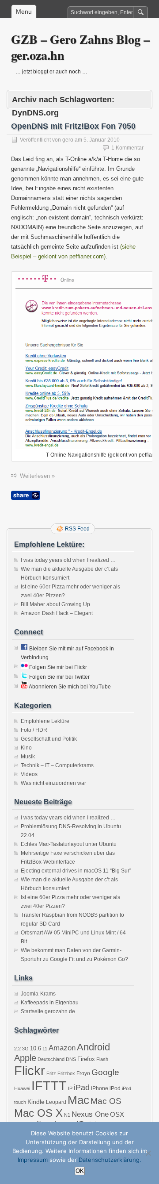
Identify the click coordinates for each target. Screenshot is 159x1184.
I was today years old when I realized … (68, 560)
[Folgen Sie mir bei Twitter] (24, 677)
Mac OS (106, 1101)
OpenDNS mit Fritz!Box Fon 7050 (73, 126)
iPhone (99, 1088)
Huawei (22, 1088)
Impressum (33, 1159)
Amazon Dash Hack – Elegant (57, 613)
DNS (71, 1059)
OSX (117, 1114)
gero (67, 140)
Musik (28, 756)
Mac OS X (38, 1113)
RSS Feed (77, 529)
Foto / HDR (34, 730)
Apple (25, 1058)
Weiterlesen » (37, 476)
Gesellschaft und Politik (49, 739)
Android (93, 1047)
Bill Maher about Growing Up (55, 604)
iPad (82, 1087)
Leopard (56, 1102)
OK (80, 1171)
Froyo (83, 1073)
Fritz (51, 1073)
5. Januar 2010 (101, 140)
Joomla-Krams (38, 994)
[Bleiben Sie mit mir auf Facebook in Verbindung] (24, 649)
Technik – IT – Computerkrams (57, 765)
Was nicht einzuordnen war (53, 783)
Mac (78, 1100)
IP (70, 1088)
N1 (67, 1115)
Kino (26, 748)
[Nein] (148, 1153)
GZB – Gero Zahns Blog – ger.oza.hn (80, 47)
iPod (115, 1088)
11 (44, 1048)
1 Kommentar (127, 148)
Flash (102, 1059)
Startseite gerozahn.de (48, 1011)
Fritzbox (66, 1073)
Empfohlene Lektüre (45, 721)
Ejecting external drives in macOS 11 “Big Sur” (76, 871)
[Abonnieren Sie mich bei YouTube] (24, 687)
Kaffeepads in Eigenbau (50, 1002)
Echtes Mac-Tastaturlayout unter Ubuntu (69, 844)
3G (25, 1048)
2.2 (17, 1048)
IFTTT (49, 1085)
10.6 (35, 1048)
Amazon (62, 1048)
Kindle (36, 1101)
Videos (29, 774)
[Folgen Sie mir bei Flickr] (24, 667)
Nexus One (90, 1114)
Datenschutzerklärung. (110, 1159)
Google (105, 1072)
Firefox (86, 1059)
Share (25, 495)
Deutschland (51, 1059)
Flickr (29, 1070)
